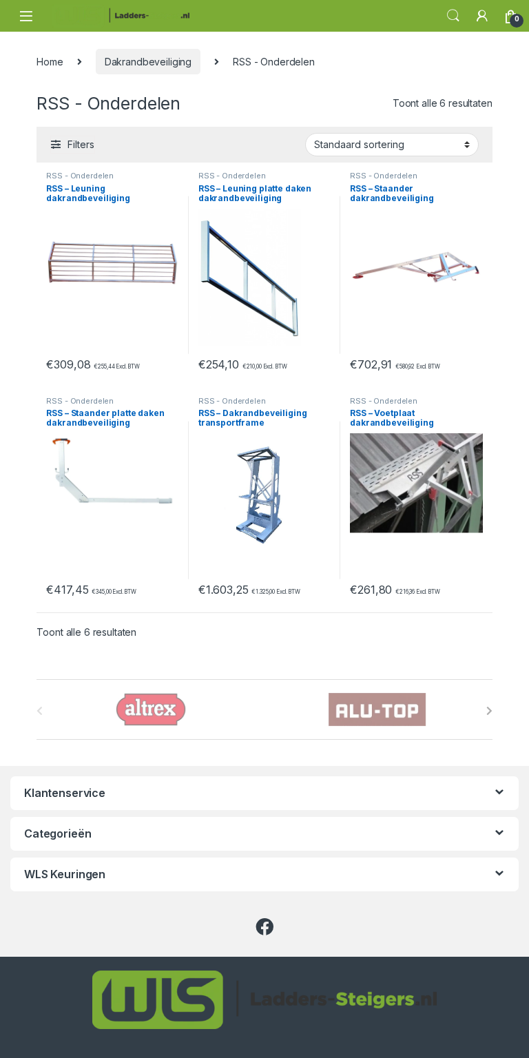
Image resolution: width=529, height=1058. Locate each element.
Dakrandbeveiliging (148, 62)
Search (453, 15)
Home (50, 62)
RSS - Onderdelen (80, 175)
